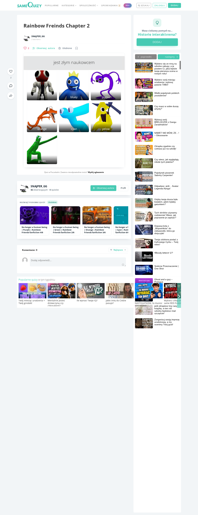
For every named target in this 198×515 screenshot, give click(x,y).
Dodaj (174, 5)
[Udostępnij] (11, 95)
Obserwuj (46, 48)
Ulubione (67, 48)
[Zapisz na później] (76, 48)
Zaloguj (159, 5)
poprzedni (145, 56)
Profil (123, 188)
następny (170, 56)
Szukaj (144, 5)
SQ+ (128, 5)
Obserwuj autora (105, 188)
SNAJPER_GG (38, 36)
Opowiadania (110, 5)
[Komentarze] (11, 85)
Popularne (52, 5)
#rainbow (52, 202)
